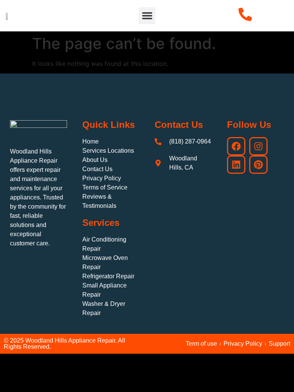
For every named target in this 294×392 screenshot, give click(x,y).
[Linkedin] (236, 164)
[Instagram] (258, 146)
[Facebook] (236, 146)
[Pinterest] (258, 164)
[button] (147, 15)
